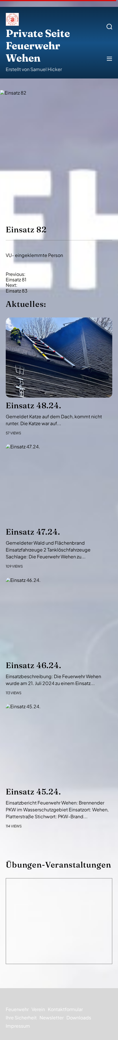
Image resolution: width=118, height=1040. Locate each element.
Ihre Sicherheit (21, 1018)
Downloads (78, 1018)
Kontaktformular (65, 1009)
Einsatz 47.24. (33, 532)
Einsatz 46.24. (33, 665)
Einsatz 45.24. (33, 791)
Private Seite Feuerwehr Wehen (38, 45)
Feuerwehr (17, 1009)
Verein (38, 1009)
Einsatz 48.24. (33, 405)
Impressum (18, 1026)
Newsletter (52, 1018)
